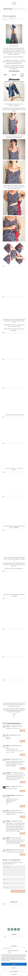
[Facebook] (9, 929)
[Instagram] (12, 929)
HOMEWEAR (14, 71)
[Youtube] (19, 929)
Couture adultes (19, 18)
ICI (22, 414)
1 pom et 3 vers (9, 850)
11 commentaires (11, 20)
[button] (26, 951)
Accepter (14, 964)
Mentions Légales (14, 974)
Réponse (22, 730)
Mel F (6, 559)
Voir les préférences (14, 971)
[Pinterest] (15, 929)
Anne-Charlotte (7, 18)
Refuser (14, 967)
